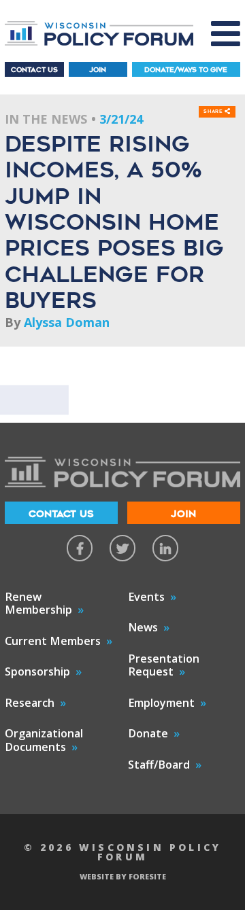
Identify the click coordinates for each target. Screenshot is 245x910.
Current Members (53, 640)
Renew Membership (38, 603)
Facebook (80, 548)
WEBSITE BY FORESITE (123, 876)
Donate (148, 733)
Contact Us (34, 69)
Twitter (122, 548)
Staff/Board (159, 764)
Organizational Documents (44, 740)
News (143, 627)
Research (29, 702)
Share (214, 111)
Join (97, 69)
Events (146, 596)
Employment (161, 702)
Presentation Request (163, 665)
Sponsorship (37, 671)
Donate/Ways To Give (185, 69)
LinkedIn (165, 548)
